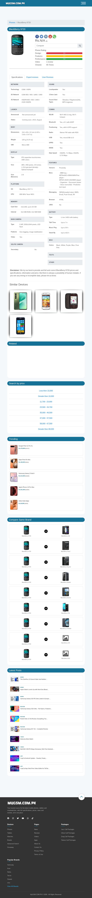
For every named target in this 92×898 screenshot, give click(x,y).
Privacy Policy (39, 851)
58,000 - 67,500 (46, 424)
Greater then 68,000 (46, 429)
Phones (12, 22)
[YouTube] (23, 818)
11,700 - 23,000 (46, 402)
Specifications (17, 77)
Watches (10, 836)
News (36, 829)
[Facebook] (8, 818)
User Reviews (47, 77)
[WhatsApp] (28, 818)
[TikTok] (32, 818)
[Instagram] (13, 818)
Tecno (9, 875)
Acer (8, 868)
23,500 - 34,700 (46, 407)
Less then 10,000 (46, 391)
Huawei (9, 879)
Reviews (37, 833)
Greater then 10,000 (46, 396)
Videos (36, 836)
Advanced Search (13, 844)
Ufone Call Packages (68, 833)
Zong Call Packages (67, 836)
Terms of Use (38, 854)
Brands (9, 840)
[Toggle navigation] (83, 3)
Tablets (9, 833)
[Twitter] (18, 818)
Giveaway (10, 847)
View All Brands (12, 886)
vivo (8, 883)
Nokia (9, 872)
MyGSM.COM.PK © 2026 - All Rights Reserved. (46, 894)
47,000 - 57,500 (46, 418)
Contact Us (38, 847)
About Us (37, 844)
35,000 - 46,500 (46, 413)
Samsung (10, 865)
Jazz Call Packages (67, 829)
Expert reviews (32, 77)
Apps (36, 840)
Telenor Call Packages (68, 840)
